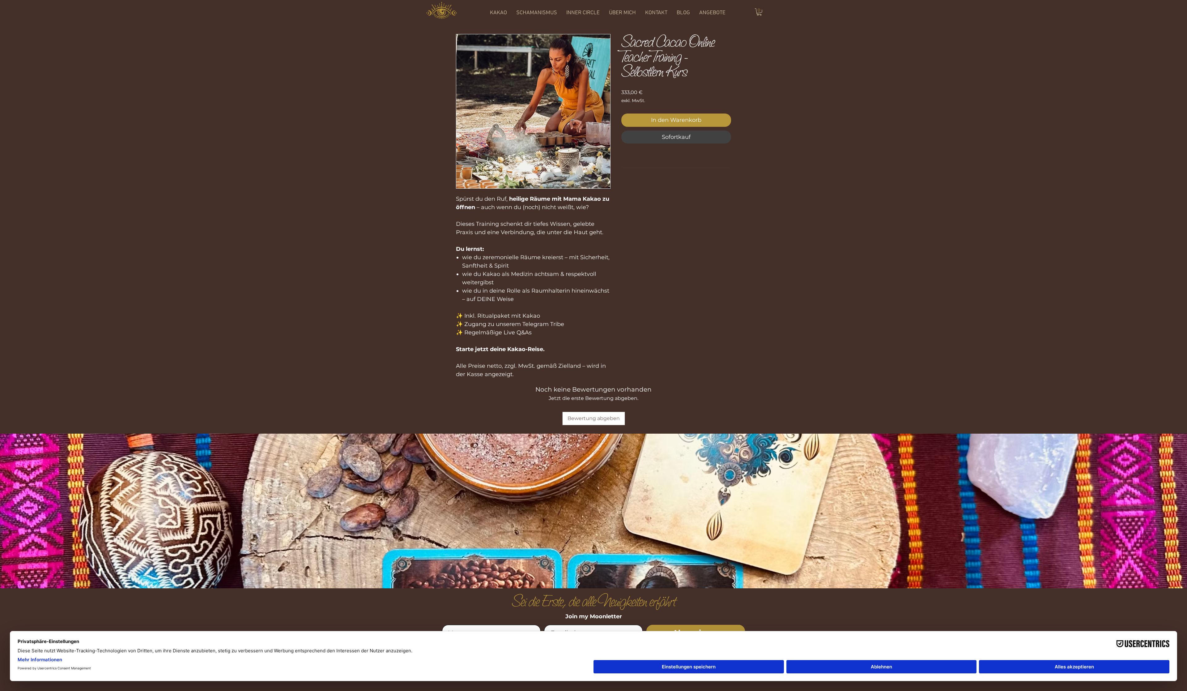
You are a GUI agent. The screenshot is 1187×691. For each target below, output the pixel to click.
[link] (759, 12)
